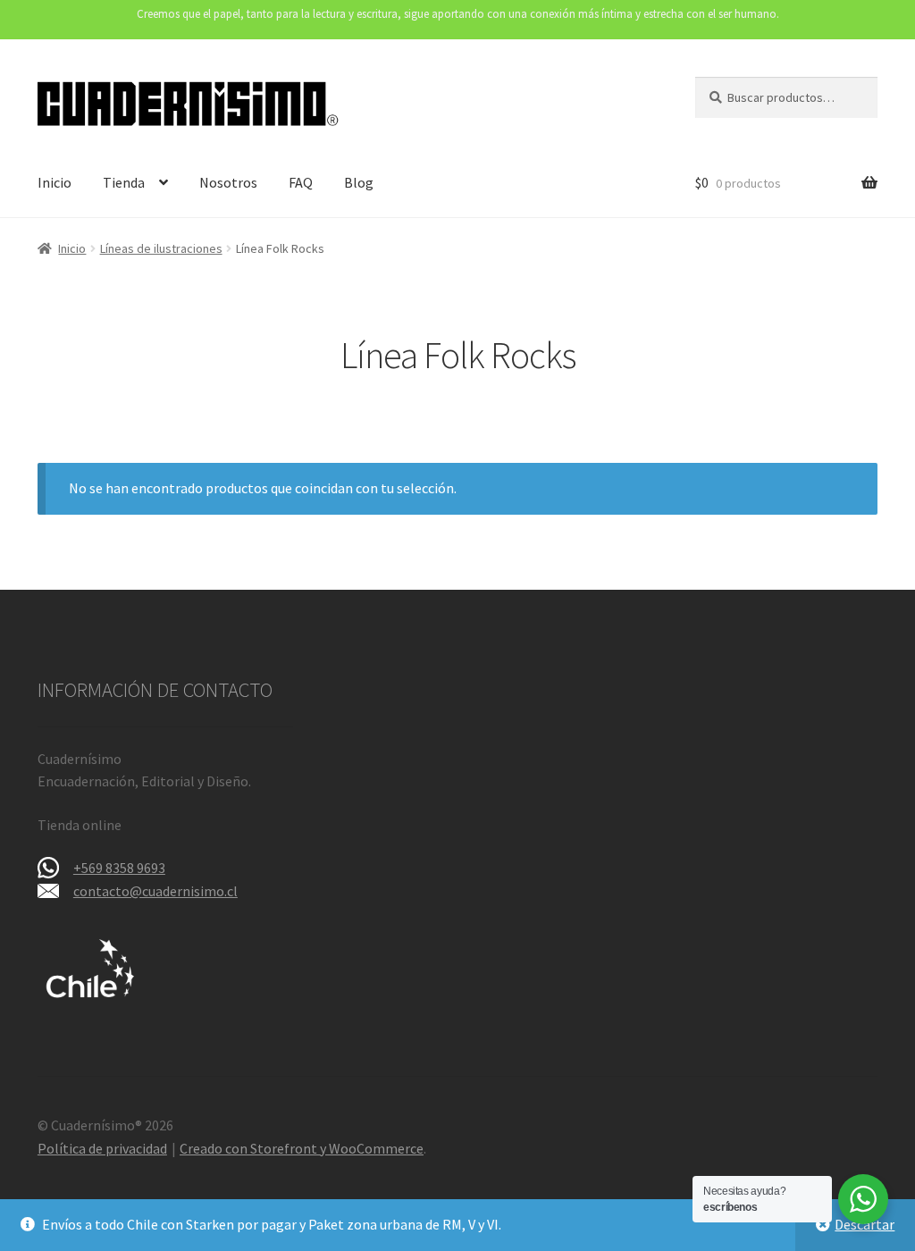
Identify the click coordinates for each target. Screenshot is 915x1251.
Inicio (54, 182)
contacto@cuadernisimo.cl (155, 891)
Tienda (124, 182)
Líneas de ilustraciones (161, 248)
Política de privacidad (102, 1148)
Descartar (864, 1224)
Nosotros (228, 182)
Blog (359, 182)
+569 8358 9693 (119, 868)
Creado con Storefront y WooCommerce (302, 1148)
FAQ (301, 182)
